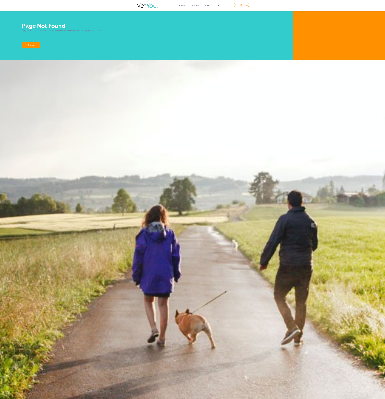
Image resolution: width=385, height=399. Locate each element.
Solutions (195, 5)
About (182, 5)
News (207, 5)
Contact (220, 5)
